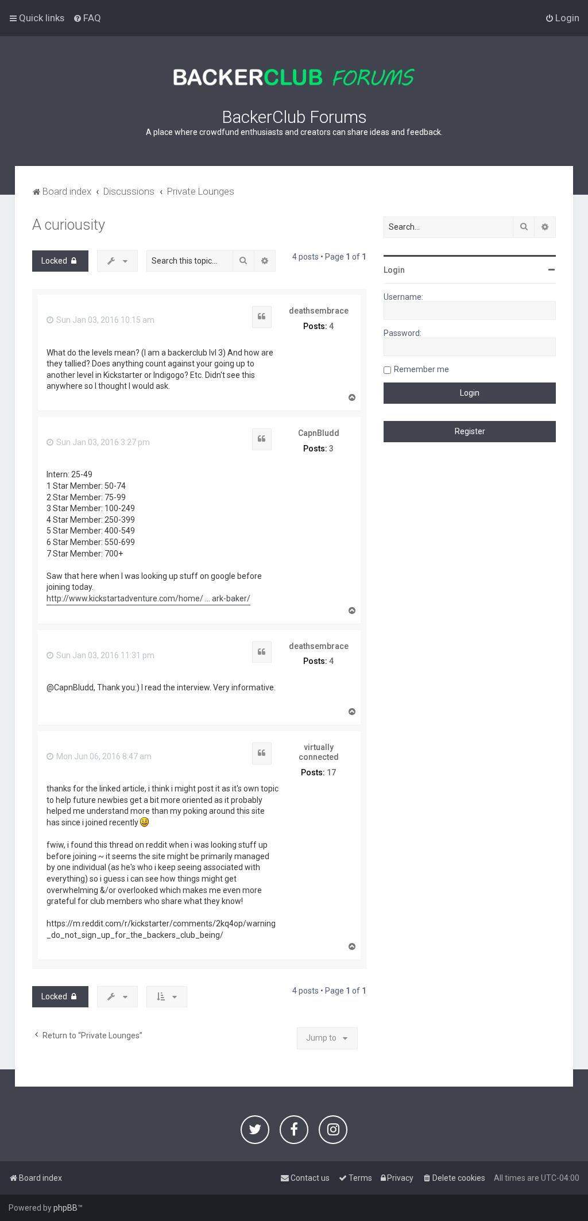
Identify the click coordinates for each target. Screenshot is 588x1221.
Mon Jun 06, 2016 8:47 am (103, 756)
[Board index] (294, 77)
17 (331, 772)
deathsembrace (319, 310)
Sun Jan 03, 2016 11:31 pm (104, 655)
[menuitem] (87, 18)
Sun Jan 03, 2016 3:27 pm (102, 442)
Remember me (421, 369)
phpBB (65, 1207)
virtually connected (319, 752)
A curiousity (68, 225)
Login (394, 270)
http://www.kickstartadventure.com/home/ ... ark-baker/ (148, 598)
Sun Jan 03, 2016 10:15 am (104, 319)
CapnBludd (318, 433)
